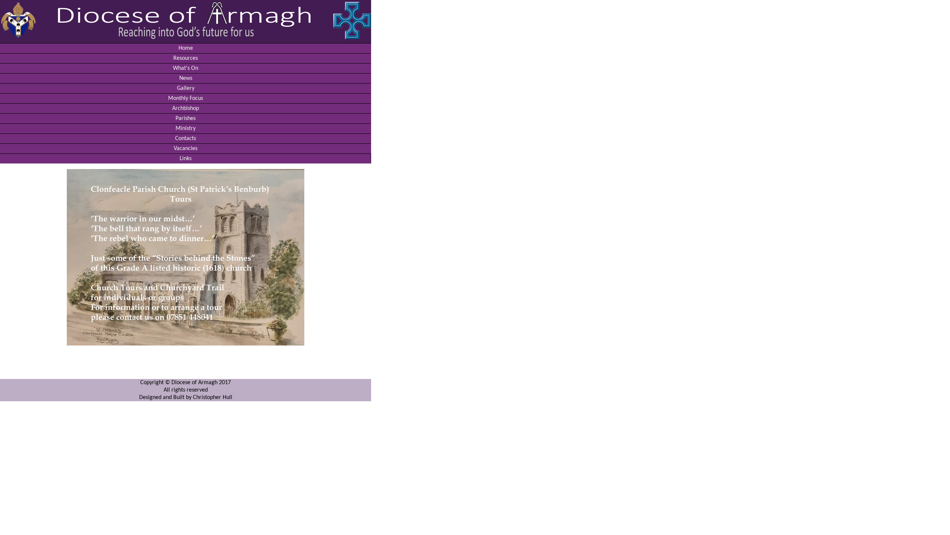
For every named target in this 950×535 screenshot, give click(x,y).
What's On (185, 68)
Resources (185, 58)
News (185, 78)
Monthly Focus (185, 98)
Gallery (185, 88)
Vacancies (185, 149)
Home (185, 48)
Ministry (186, 129)
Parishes (186, 118)
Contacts (185, 139)
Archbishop (185, 108)
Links (185, 159)
